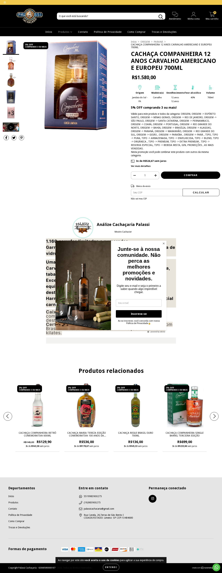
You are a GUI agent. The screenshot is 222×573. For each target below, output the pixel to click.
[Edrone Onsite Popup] (111, 286)
